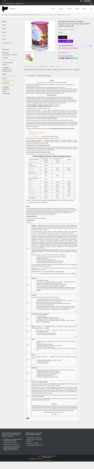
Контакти (69, 8)
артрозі (30, 130)
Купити (64, 37)
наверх (75, 275)
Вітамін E (31, 168)
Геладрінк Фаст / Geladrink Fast (34, 437)
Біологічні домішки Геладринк (16, 14)
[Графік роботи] (91, 3)
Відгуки (85, 8)
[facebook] (26, 418)
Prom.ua (54, 456)
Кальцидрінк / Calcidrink (32, 443)
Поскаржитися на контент (48, 458)
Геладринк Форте (36, 273)
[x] (28, 418)
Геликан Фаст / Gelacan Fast (10, 442)
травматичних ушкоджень (35, 136)
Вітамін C (31, 170)
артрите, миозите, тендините (35, 133)
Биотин (31, 182)
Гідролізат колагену (34, 162)
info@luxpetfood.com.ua (8, 80)
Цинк (30, 184)
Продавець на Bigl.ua (47, 457)
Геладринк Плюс (41, 268)
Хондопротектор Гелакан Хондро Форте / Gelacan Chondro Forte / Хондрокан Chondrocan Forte (12, 448)
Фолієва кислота (33, 191)
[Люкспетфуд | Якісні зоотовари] (5, 9)
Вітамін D (31, 189)
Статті (3, 35)
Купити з (64, 41)
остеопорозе (32, 134)
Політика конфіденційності (59, 458)
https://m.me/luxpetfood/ (8, 84)
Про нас (4, 39)
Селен (30, 186)
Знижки (77, 8)
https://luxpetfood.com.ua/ (8, 76)
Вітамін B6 (31, 193)
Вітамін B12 (32, 195)
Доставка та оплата (7, 42)
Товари (61, 8)
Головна (53, 8)
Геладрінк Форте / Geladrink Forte (34, 445)
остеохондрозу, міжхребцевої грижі (37, 132)
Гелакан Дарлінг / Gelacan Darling (12, 444)
